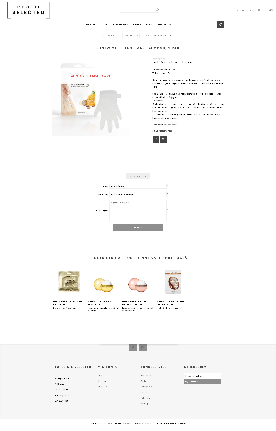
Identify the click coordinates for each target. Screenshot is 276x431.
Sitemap (144, 403)
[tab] (138, 176)
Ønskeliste (102, 386)
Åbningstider (146, 386)
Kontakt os (146, 375)
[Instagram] (143, 347)
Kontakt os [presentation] (138, 176)
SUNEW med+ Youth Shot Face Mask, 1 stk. (170, 303)
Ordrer (101, 375)
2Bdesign (128, 423)
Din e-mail (103, 194)
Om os (144, 392)
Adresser (102, 381)
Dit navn (104, 186)
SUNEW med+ (171, 124)
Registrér (241, 10)
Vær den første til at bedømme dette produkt (173, 62)
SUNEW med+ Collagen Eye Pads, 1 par (67, 303)
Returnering (146, 398)
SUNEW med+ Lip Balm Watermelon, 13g (134, 303)
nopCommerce (106, 423)
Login (250, 10)
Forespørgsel (102, 210)
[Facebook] (133, 347)
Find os (144, 381)
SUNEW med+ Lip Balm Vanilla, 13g (99, 303)
